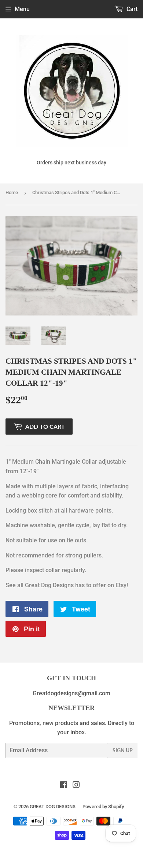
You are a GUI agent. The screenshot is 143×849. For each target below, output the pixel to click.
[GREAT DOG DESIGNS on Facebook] (63, 785)
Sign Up (123, 750)
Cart (131, 9)
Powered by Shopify (103, 806)
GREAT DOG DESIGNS (53, 806)
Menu (22, 9)
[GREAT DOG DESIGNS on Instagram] (76, 785)
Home (12, 192)
